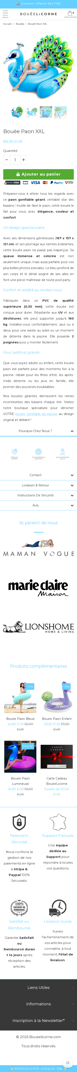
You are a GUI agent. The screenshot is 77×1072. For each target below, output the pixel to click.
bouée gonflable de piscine (36, 414)
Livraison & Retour (35, 485)
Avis (35, 505)
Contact (35, 475)
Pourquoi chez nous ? (35, 431)
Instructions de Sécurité (35, 495)
